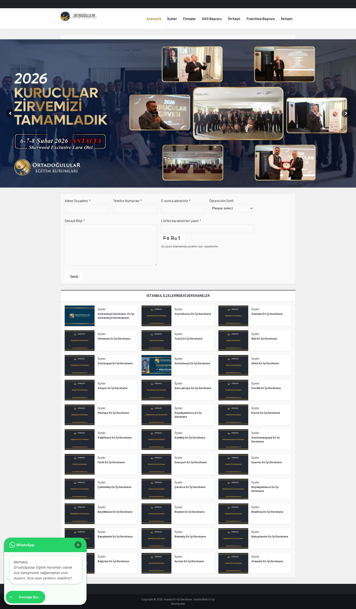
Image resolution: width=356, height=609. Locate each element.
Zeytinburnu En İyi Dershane (192, 313)
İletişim (286, 18)
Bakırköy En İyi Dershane (190, 536)
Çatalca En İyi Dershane (190, 487)
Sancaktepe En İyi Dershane (192, 388)
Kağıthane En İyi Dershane (115, 437)
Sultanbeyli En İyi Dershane (192, 363)
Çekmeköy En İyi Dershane (114, 487)
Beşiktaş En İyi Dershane (267, 511)
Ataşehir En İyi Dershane (267, 561)
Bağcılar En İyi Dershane (113, 561)
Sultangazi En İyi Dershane (115, 363)
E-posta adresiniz (175, 201)
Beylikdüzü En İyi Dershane (115, 511)
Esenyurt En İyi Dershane (190, 462)
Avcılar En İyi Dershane (189, 561)
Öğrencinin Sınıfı (221, 201)
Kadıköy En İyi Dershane (189, 437)
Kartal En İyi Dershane (265, 412)
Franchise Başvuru (261, 18)
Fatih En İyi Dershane (111, 462)
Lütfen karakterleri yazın (181, 221)
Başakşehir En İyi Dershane (115, 536)
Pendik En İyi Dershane (266, 388)
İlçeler (172, 18)
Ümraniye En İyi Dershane (114, 338)
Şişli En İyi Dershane (264, 338)
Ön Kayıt (234, 18)
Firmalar (189, 18)
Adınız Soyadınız (77, 201)
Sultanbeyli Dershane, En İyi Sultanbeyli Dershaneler (116, 315)
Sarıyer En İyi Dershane (113, 388)
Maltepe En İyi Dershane (113, 412)
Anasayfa (153, 18)
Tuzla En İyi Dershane (188, 338)
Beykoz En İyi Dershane (189, 511)
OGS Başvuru (212, 18)
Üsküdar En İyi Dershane (267, 313)
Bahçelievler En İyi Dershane (269, 536)
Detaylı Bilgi (75, 221)
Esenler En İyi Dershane (266, 462)
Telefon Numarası (127, 201)
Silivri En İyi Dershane (265, 363)
